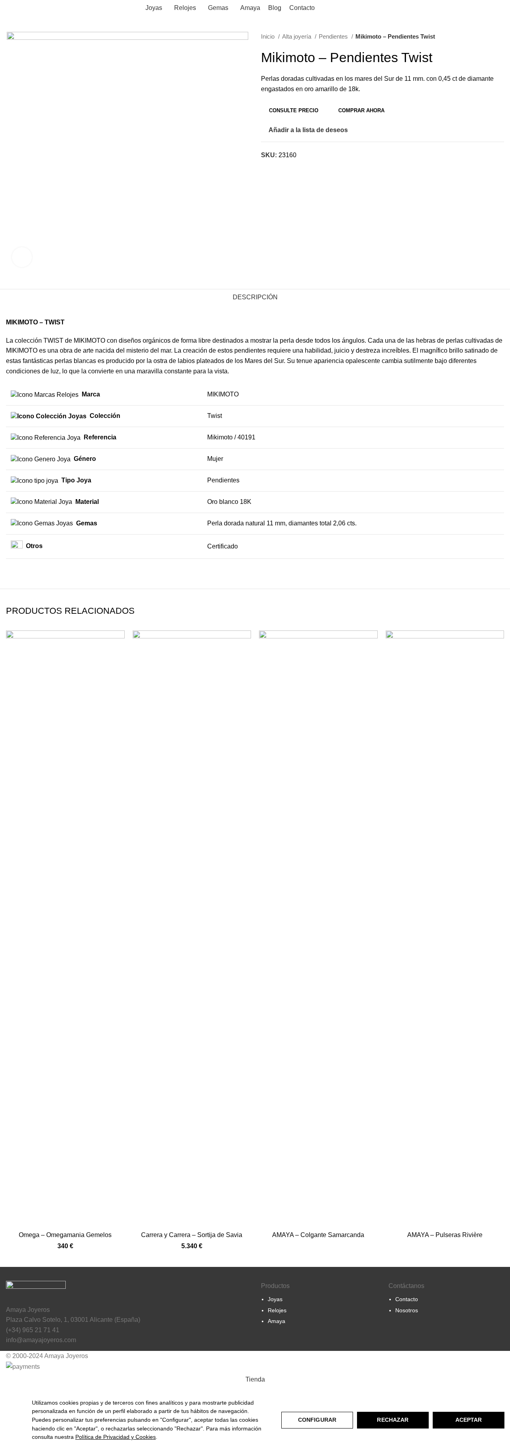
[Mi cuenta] (457, 8)
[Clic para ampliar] (22, 257)
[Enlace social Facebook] (267, 169)
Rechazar (392, 1420)
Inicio (268, 36)
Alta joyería (297, 36)
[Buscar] (471, 8)
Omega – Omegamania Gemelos (65, 1234)
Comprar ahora (361, 110)
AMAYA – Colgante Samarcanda (318, 1234)
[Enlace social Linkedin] (285, 169)
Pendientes (334, 36)
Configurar (317, 1420)
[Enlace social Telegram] (295, 169)
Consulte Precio (293, 110)
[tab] (255, 297)
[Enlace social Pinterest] (276, 169)
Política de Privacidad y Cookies (115, 1437)
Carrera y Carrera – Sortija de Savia (191, 1234)
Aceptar (468, 1420)
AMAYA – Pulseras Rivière (445, 1234)
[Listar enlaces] (318, 1302)
